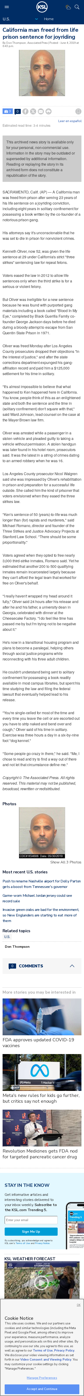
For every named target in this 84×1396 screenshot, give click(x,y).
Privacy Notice (42, 1243)
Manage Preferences (42, 1378)
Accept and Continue (42, 1389)
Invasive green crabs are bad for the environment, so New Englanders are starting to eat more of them (41, 915)
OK (78, 1305)
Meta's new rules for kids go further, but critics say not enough (41, 1098)
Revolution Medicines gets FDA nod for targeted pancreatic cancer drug (40, 1154)
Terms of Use (23, 1243)
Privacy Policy (64, 1351)
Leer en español (69, 121)
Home (49, 19)
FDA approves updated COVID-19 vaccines (38, 1043)
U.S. (7, 936)
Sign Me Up (31, 1231)
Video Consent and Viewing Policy (45, 1360)
